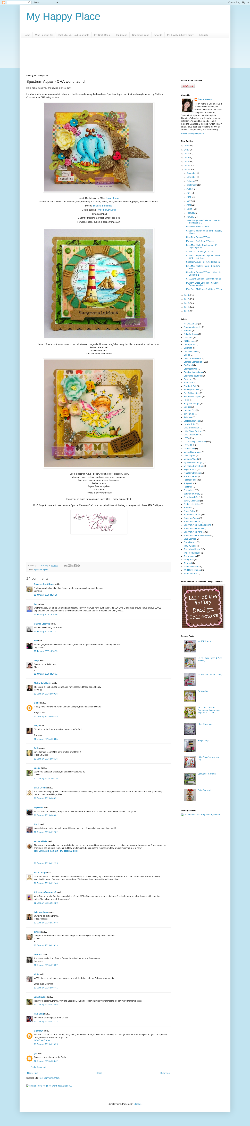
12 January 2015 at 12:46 (46, 883)
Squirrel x (38, 807)
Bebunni (187, 331)
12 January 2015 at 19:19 (46, 945)
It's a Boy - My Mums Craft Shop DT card (204, 289)
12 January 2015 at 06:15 (46, 759)
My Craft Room (102, 35)
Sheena (187, 507)
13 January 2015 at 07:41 (46, 988)
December (192, 173)
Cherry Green (190, 344)
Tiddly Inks (189, 559)
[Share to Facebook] (75, 565)
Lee (36, 604)
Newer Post (32, 1073)
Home (27, 35)
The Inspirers (190, 556)
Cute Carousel (204, 790)
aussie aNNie (40, 841)
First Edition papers (193, 396)
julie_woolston (41, 912)
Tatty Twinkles (190, 546)
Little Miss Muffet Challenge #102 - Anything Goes (202, 246)
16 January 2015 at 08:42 (46, 1061)
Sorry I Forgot (113, 198)
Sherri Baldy (189, 511)
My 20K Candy (204, 641)
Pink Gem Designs (192, 473)
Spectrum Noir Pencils (194, 528)
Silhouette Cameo (192, 514)
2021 (186, 146)
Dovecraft (188, 379)
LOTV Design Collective (195, 442)
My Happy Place (63, 16)
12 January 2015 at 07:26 (46, 778)
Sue (36, 641)
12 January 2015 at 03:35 (46, 739)
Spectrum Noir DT (192, 521)
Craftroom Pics (190, 369)
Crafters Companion (193, 362)
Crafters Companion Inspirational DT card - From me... (203, 256)
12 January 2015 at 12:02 (46, 832)
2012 (186, 303)
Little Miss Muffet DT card (197, 227)
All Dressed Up (191, 324)
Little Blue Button (191, 428)
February (191, 213)
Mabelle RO (189, 449)
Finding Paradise (191, 389)
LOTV (186, 438)
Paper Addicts (190, 469)
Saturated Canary (192, 494)
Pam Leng (39, 1014)
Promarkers (189, 490)
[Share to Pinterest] (78, 565)
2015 (186, 169)
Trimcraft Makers (191, 566)
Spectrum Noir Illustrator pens (197, 525)
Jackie (37, 768)
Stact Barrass (190, 539)
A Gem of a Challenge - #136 (199, 251)
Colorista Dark (190, 351)
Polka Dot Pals (190, 476)
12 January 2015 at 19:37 (46, 965)
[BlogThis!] (69, 565)
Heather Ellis (190, 410)
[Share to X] (72, 565)
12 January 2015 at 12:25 (46, 863)
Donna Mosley (205, 99)
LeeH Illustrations (192, 421)
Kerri (36, 824)
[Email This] (65, 565)
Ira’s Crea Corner (42, 1040)
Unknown (38, 1031)
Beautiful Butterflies (102, 205)
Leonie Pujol (189, 424)
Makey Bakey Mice (192, 452)
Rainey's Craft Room (44, 584)
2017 (186, 162)
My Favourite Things (193, 462)
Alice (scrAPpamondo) (45, 892)
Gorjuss (187, 407)
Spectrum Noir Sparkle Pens (197, 535)
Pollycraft (188, 483)
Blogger (137, 1104)
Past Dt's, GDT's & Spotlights (73, 35)
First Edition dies (191, 393)
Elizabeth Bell (190, 386)
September (192, 185)
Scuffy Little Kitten (192, 504)
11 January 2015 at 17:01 (45, 631)
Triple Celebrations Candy (210, 674)
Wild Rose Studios (192, 570)
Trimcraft (188, 563)
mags (36, 660)
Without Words (190, 573)
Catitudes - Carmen (207, 774)
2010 (186, 311)
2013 (186, 299)
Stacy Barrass (190, 542)
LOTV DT (188, 445)
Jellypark (188, 417)
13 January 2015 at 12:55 (46, 1004)
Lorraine (38, 954)
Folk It (186, 400)
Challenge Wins (140, 35)
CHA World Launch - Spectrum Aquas (203, 279)
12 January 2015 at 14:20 (46, 903)
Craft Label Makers (192, 358)
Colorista (188, 348)
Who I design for (44, 35)
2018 (186, 157)
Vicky (36, 974)
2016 (186, 165)
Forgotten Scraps (191, 403)
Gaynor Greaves (42, 624)
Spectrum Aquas (41, 570)
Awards (158, 35)
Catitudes (188, 337)
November (192, 177)
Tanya (37, 725)
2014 (186, 295)
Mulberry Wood (191, 459)
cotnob (37, 932)
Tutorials (203, 35)
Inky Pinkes (189, 414)
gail (35, 1053)
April (189, 205)
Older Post (165, 1073)
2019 (186, 154)
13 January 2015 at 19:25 (46, 1044)
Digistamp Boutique (193, 376)
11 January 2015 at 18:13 (45, 651)
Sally (36, 748)
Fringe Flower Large (106, 210)
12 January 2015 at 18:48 (46, 923)
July (189, 193)
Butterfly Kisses (191, 334)
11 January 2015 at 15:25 (45, 595)
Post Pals (188, 487)
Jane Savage (40, 997)
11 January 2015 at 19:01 (45, 674)
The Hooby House (192, 553)
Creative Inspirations (193, 372)
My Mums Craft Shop (193, 466)
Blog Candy (203, 740)
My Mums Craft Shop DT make (200, 241)
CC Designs (189, 341)
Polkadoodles (190, 480)
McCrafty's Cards (42, 683)
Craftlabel (188, 365)
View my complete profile (192, 133)
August (190, 189)
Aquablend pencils (192, 327)
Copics (187, 355)
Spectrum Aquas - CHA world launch (203, 262)
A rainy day (203, 691)
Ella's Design (40, 788)
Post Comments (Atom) (49, 1078)
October (190, 181)
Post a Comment (38, 1067)
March (190, 209)
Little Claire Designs (193, 431)
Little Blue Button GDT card (198, 237)
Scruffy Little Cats (192, 501)
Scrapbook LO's (191, 497)
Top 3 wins (121, 35)
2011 (186, 307)
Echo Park (188, 382)
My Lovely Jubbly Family (180, 35)
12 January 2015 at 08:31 (46, 798)
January (191, 217)
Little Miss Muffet (191, 435)
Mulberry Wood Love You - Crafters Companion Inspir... (202, 284)
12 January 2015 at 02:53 (46, 716)
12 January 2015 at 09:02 (46, 815)
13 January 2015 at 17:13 (46, 1021)
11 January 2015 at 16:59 (45, 614)
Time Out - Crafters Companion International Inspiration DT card (209, 710)
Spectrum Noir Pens (193, 532)
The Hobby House (192, 549)
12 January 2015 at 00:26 (46, 694)
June (189, 197)
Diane (37, 703)
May (189, 201)
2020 (186, 150)
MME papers (189, 455)
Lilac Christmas (205, 724)
